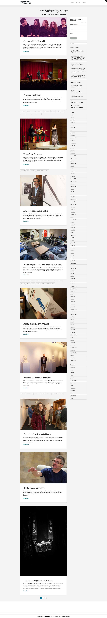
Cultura (72, 375)
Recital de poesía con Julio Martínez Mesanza (42, 264)
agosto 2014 (73, 316)
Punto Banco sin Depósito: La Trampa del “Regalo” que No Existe (77, 64)
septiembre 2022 (73, 163)
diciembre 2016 (73, 263)
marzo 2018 (73, 242)
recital (38, 113)
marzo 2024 (73, 132)
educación (37, 280)
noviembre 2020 (73, 199)
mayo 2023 (73, 145)
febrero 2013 (73, 342)
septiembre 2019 (73, 219)
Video (72, 398)
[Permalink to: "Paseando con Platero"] (43, 74)
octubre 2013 (73, 337)
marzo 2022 (73, 171)
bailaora (23, 170)
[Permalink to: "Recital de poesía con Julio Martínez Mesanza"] (43, 244)
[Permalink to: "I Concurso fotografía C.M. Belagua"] (43, 541)
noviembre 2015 (73, 286)
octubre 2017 (73, 247)
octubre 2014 (73, 311)
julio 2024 (72, 125)
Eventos (72, 377)
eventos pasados (73, 380)
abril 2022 (72, 168)
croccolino (29, 111)
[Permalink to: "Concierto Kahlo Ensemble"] (43, 27)
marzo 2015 (73, 301)
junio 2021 (72, 191)
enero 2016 (73, 283)
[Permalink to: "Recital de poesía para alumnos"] (43, 303)
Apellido (71, 33)
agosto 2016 (73, 270)
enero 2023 (73, 153)
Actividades (73, 367)
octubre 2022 (73, 160)
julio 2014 (72, 319)
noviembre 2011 (73, 360)
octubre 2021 (73, 183)
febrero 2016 (73, 281)
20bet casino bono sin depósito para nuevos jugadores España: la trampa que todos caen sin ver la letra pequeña (78, 70)
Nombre (71, 28)
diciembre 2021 (73, 178)
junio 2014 (72, 322)
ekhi (35, 111)
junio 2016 (72, 273)
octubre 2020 (73, 201)
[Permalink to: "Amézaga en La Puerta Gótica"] (43, 190)
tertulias (72, 393)
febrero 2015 (73, 304)
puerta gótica (55, 393)
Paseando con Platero (32, 95)
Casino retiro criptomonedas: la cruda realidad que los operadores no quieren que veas (78, 76)
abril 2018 (72, 240)
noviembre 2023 (73, 137)
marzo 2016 (73, 278)
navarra (53, 111)
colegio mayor (29, 280)
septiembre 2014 (73, 314)
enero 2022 (73, 176)
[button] (106, 1)
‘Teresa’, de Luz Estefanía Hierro (37, 434)
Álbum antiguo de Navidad (77, 102)
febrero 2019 (73, 227)
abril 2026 (72, 114)
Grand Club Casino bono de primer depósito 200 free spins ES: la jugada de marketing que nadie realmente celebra (78, 58)
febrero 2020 (73, 209)
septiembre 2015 (73, 288)
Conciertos (72, 372)
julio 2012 (72, 355)
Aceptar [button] (47, 616)
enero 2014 (73, 332)
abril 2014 (72, 324)
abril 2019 (72, 222)
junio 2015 (72, 293)
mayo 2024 (73, 127)
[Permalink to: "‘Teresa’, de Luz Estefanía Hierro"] (43, 414)
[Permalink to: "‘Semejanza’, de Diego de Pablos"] (43, 357)
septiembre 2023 (73, 142)
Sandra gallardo (40, 170)
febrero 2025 (73, 122)
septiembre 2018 (73, 235)
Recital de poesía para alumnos (36, 324)
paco (62, 111)
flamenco (33, 170)
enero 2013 (73, 345)
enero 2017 (73, 260)
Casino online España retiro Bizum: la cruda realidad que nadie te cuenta (77, 51)
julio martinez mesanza (46, 280)
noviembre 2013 (73, 334)
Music (72, 385)
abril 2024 (72, 130)
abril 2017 (72, 255)
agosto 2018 (73, 237)
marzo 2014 (73, 327)
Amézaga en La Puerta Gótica (35, 211)
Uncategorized (73, 395)
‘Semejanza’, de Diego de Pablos (37, 377)
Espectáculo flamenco (32, 154)
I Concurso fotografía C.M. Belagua (38, 580)
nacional (54, 280)
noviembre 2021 (73, 181)
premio (33, 283)
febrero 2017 (73, 258)
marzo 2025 (73, 119)
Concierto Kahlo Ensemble (34, 41)
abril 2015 (72, 299)
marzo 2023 (73, 148)
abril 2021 (72, 194)
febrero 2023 (73, 150)
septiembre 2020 (73, 204)
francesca (40, 111)
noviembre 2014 (73, 309)
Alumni (72, 370)
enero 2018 (73, 245)
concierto (23, 111)
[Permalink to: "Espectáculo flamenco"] (43, 134)
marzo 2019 (73, 224)
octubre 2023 (73, 140)
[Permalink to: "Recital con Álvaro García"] (43, 467)
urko (47, 170)
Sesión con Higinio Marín (76, 87)
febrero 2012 (73, 357)
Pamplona (23, 113)
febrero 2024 (73, 135)
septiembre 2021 (73, 186)
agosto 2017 (73, 250)
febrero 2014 (73, 329)
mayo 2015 (73, 296)
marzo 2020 (73, 206)
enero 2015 (73, 306)
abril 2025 (72, 117)
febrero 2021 (73, 196)
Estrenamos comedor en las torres (77, 97)
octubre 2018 (73, 232)
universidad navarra (50, 283)
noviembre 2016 (73, 265)
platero (28, 113)
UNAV (43, 113)
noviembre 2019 (73, 214)
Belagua (22, 280)
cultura (22, 393)
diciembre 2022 (73, 155)
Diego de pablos (30, 393)
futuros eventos (73, 382)
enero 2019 (73, 229)
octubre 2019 (73, 217)
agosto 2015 (73, 291)
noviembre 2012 (73, 347)
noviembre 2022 (73, 158)
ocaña (58, 111)
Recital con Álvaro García (34, 488)
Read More (26, 51)
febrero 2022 (73, 173)
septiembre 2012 (73, 352)
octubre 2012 (73, 350)
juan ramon (47, 111)
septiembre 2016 (73, 268)
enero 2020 (73, 212)
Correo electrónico (74, 24)
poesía (33, 113)
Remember (73, 390)
